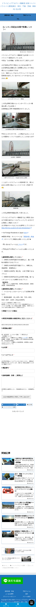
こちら (20, 244)
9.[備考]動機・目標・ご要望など (12, 375)
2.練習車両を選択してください (12, 289)
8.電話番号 (6, 368)
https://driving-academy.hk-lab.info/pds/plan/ (15, 228)
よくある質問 (9, 594)
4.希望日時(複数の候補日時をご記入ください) (17, 318)
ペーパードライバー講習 (10, 404)
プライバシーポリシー (9, 596)
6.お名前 (5, 347)
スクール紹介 (27, 596)
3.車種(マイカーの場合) (9, 311)
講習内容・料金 (9, 591)
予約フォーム (27, 591)
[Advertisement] (18, 430)
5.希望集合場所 (7, 328)
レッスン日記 (22, 404)
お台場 (30, 404)
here (25, 232)
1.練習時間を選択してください (12, 257)
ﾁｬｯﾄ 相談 (31, 602)
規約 (26, 594)
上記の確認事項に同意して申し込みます (16, 397)
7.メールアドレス (8, 355)
